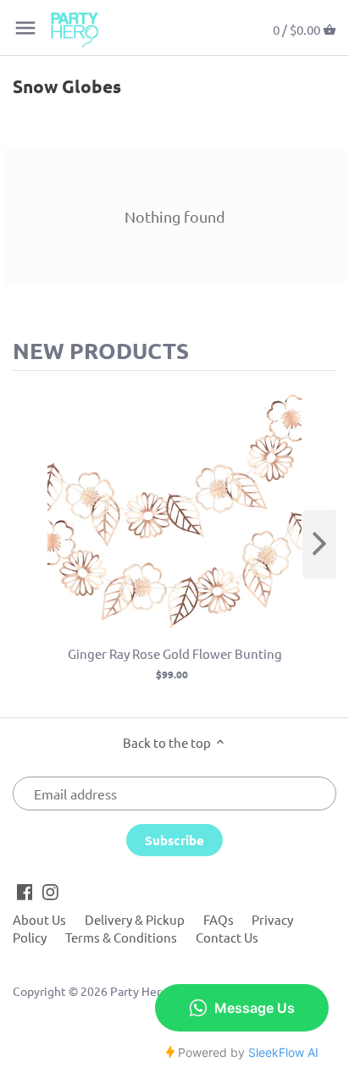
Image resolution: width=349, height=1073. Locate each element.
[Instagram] (50, 890)
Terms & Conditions (121, 937)
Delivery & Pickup (135, 919)
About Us (39, 919)
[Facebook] (25, 890)
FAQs (218, 919)
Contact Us (227, 937)
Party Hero (139, 990)
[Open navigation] (25, 28)
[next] (319, 544)
